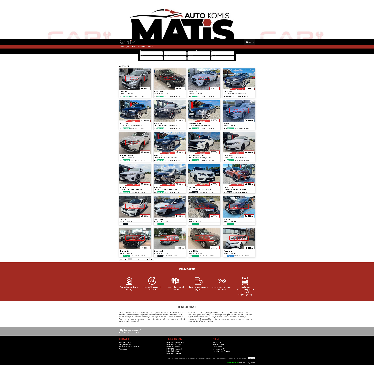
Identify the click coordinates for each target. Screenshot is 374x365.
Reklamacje (123, 349)
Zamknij (251, 358)
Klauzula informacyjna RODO (129, 347)
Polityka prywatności (126, 342)
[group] (187, 19)
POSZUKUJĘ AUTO (125, 46)
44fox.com (253, 362)
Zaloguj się (250, 42)
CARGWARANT (141, 46)
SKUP (133, 46)
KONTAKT (150, 46)
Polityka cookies (125, 345)
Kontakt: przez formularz (222, 351)
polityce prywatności (241, 358)
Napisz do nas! (236, 362)
